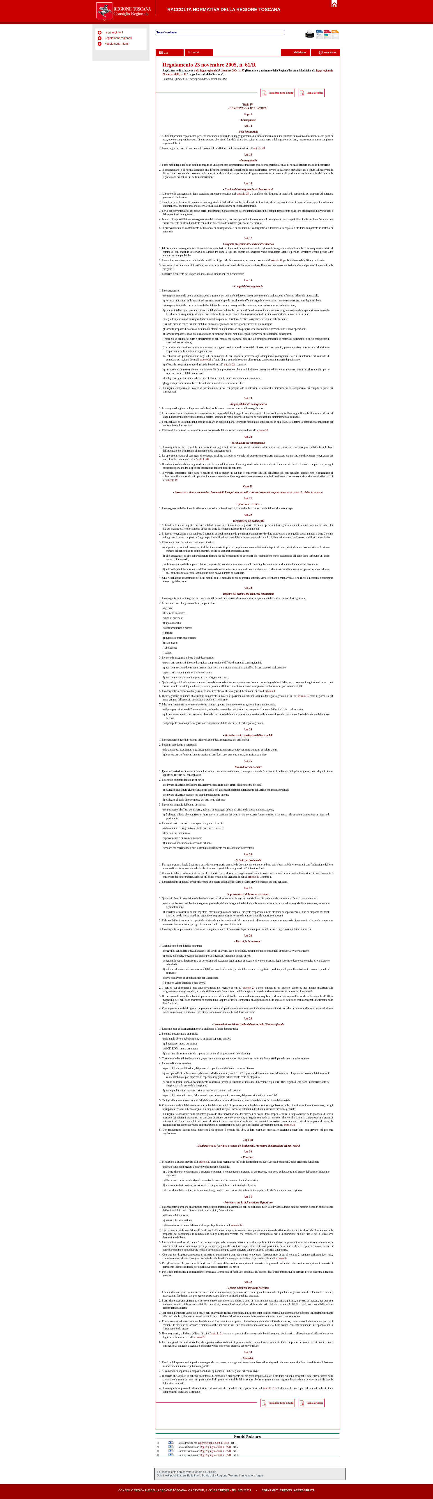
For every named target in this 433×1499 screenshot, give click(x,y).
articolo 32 (236, 1225)
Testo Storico (330, 52)
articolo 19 (171, 480)
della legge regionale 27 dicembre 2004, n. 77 (219, 70)
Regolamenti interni (116, 43)
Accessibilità (304, 1490)
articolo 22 (229, 364)
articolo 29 (243, 193)
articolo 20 (259, 148)
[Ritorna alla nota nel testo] (169, 1442)
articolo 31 (289, 1124)
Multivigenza (300, 52)
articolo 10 (303, 696)
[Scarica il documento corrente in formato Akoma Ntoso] (335, 38)
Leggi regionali (113, 32)
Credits (286, 1490)
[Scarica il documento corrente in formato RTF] (319, 37)
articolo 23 (205, 359)
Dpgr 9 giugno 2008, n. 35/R (213, 1442)
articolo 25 (199, 1337)
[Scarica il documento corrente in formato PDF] (327, 38)
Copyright (270, 1490)
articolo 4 (270, 691)
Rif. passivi (193, 52)
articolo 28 (203, 459)
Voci (165, 53)
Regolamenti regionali (118, 38)
